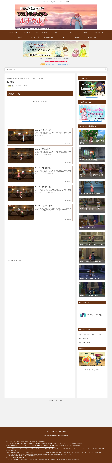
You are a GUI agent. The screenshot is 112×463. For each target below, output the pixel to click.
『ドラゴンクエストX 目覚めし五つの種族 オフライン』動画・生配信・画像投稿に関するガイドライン (30, 447)
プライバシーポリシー (51, 431)
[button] (105, 69)
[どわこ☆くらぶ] (92, 359)
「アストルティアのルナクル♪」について (91, 334)
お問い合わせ (62, 431)
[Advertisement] (40, 114)
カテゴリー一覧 (83, 338)
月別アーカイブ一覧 (84, 342)
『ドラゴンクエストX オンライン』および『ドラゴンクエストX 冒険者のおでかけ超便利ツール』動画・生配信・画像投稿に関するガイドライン (39, 445)
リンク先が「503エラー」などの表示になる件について (58, 64)
